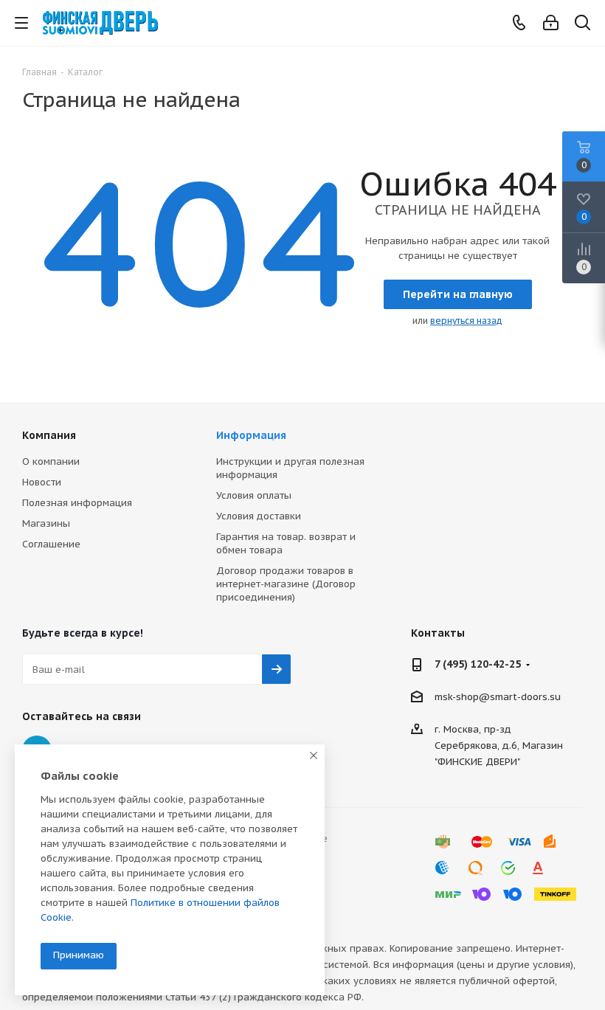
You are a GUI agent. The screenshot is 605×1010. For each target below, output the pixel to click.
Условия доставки (258, 516)
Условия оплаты (253, 495)
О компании (51, 461)
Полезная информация (77, 503)
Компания (49, 435)
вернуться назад (466, 320)
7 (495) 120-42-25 (478, 664)
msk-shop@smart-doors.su (498, 697)
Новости (41, 482)
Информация (251, 435)
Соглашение (51, 544)
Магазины (46, 523)
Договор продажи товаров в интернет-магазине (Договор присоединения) (286, 583)
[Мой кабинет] (551, 23)
